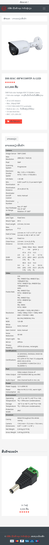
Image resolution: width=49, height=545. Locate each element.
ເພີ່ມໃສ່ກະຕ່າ (15, 121)
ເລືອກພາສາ (23, 2)
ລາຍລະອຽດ (11, 139)
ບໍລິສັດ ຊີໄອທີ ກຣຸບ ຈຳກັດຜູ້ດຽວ (18, 536)
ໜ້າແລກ (7, 19)
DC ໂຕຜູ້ (24, 505)
